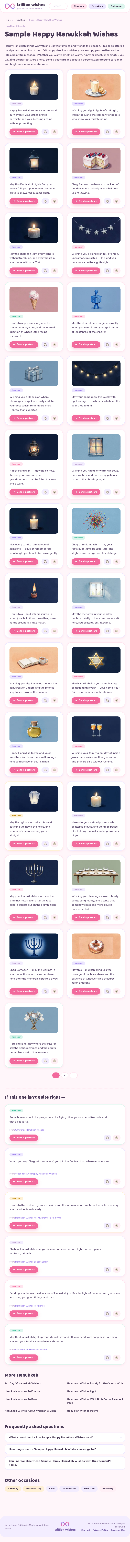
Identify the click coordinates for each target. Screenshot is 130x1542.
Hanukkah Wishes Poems (83, 1410)
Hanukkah (20, 20)
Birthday (13, 1488)
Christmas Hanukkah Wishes (29, 1129)
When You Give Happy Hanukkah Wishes (36, 1173)
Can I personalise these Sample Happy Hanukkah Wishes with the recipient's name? (60, 1463)
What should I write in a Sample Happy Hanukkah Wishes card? (51, 1437)
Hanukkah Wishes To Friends (30, 1305)
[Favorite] (54, 132)
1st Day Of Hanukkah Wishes (23, 1383)
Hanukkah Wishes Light (81, 1391)
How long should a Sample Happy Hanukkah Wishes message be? (52, 1449)
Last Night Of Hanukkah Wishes (31, 1349)
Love (52, 1488)
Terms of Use (118, 1530)
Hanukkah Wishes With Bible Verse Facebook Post (95, 1401)
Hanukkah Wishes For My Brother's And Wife (38, 1217)
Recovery (107, 1488)
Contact (85, 1530)
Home (7, 20)
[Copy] (45, 132)
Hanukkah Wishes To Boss (21, 1399)
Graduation (69, 1488)
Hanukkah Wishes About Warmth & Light (30, 1410)
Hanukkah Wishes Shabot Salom (31, 1261)
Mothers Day (33, 1488)
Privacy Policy (100, 1530)
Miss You (89, 1488)
